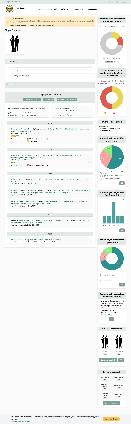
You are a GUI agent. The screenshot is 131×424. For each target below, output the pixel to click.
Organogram (92, 9)
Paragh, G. (45, 129)
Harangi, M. (15, 129)
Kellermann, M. (31, 201)
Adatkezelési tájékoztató (20, 421)
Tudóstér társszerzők (33, 99)
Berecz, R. (14, 201)
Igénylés (64, 9)
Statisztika (77, 9)
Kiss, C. (41, 179)
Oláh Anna (104, 352)
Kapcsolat (16, 2)
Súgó (8, 2)
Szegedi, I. (21, 179)
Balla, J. (52, 129)
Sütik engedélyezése (111, 419)
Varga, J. (35, 179)
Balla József (119, 352)
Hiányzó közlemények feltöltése (21, 113)
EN (123, 2)
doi (13, 136)
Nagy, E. (31, 129)
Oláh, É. (47, 179)
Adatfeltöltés (52, 9)
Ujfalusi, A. (15, 190)
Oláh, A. (58, 129)
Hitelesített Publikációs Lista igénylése (24, 115)
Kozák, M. (14, 240)
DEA (17, 136)
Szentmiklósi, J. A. (59, 190)
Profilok (39, 9)
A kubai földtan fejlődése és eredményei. (47, 240)
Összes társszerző (108, 360)
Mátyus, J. (24, 129)
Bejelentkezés (114, 2)
